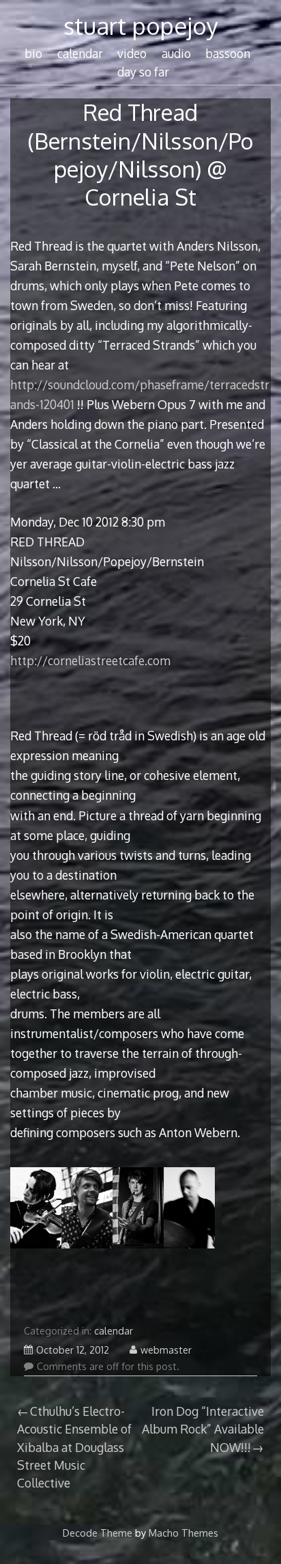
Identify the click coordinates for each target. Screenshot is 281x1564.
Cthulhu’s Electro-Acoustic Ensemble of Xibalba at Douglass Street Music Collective (74, 1447)
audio (176, 53)
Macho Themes (183, 1532)
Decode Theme (97, 1532)
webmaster (166, 1350)
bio (33, 53)
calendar (80, 53)
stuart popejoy (140, 25)
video (132, 53)
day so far (143, 71)
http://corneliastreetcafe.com (90, 660)
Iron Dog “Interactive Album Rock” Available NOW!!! (203, 1429)
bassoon (227, 53)
